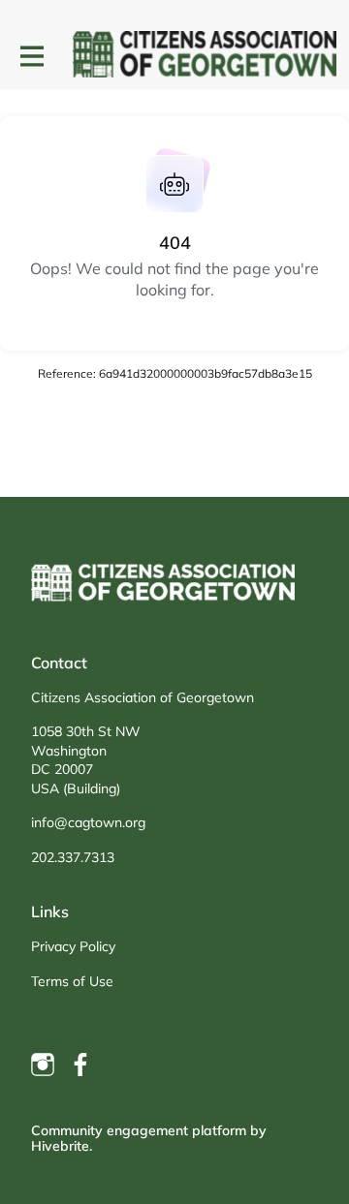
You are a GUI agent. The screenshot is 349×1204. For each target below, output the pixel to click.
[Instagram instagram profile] (42, 1064)
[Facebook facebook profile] (81, 1064)
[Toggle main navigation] (31, 55)
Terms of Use (72, 981)
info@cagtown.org (88, 822)
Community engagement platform (138, 1130)
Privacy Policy (73, 946)
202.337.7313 (72, 857)
